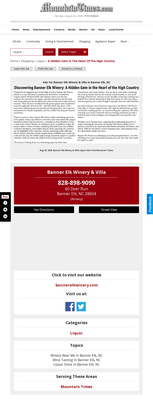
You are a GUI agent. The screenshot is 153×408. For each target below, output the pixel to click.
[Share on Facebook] (5, 202)
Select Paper (68, 52)
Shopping (84, 41)
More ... (125, 41)
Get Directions (44, 210)
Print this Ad (45, 68)
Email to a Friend (72, 68)
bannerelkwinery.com (76, 285)
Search (49, 52)
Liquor (41, 61)
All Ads (17, 41)
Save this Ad (21, 68)
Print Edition (92, 16)
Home (14, 61)
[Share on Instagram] (5, 216)
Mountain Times (76, 386)
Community (33, 41)
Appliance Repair (105, 41)
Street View (109, 210)
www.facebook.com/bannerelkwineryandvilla (70, 306)
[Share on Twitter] (5, 209)
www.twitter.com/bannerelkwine (81, 306)
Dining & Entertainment (59, 41)
